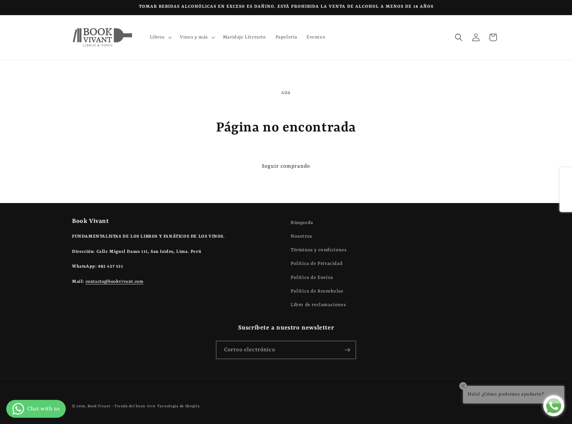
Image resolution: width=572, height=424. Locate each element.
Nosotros (301, 236)
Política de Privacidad (316, 263)
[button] (160, 37)
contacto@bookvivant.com (115, 281)
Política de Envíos (312, 277)
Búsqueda (302, 223)
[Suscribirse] (347, 350)
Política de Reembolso (317, 291)
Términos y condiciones (318, 250)
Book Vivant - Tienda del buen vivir (122, 406)
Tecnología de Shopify (178, 406)
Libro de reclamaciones (318, 305)
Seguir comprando (286, 166)
